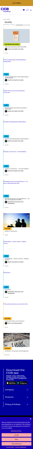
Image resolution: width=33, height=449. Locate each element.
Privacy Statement (20, 447)
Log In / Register (16, 3)
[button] (30, 419)
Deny (16, 439)
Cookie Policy (10, 447)
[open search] (27, 10)
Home (4, 19)
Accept (16, 435)
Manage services (16, 431)
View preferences (16, 444)
